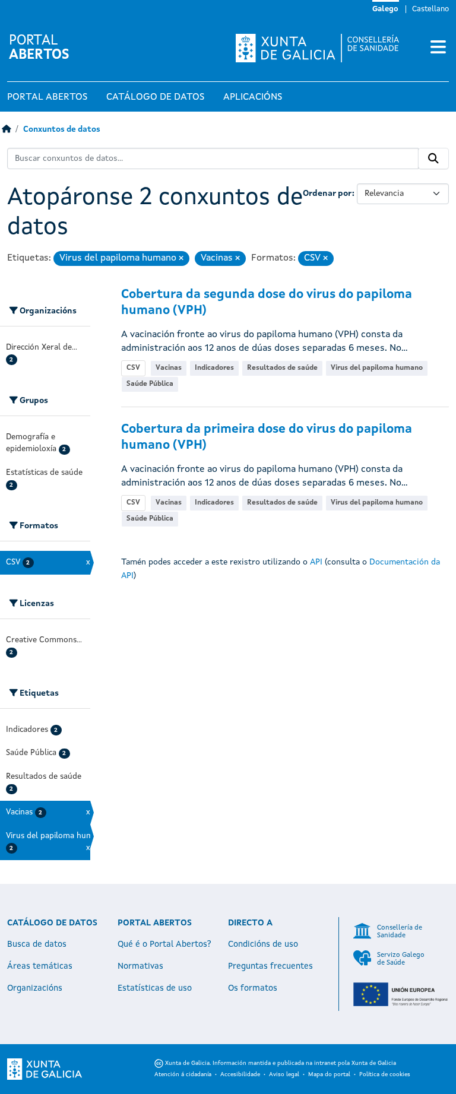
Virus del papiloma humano (377, 368)
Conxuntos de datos (61, 130)
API (316, 562)
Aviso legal (284, 1074)
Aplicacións (252, 97)
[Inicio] (6, 130)
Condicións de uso (263, 944)
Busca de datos (36, 944)
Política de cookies (384, 1074)
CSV (133, 368)
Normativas (140, 966)
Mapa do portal (329, 1074)
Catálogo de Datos (155, 97)
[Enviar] (433, 158)
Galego (385, 9)
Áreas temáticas (39, 966)
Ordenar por (327, 193)
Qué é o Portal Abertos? (164, 944)
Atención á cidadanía (182, 1074)
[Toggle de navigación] (438, 48)
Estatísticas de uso (155, 988)
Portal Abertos (47, 97)
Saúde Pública (149, 384)
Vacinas (169, 368)
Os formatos (252, 988)
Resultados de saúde (282, 368)
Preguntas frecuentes (270, 966)
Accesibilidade (240, 1074)
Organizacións (34, 988)
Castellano (430, 9)
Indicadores (214, 368)
